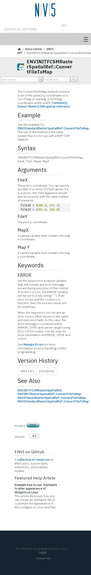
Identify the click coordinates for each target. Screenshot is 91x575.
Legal (42, 552)
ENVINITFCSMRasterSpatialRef (40, 390)
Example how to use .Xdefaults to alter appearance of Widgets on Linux (36, 488)
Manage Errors (33, 344)
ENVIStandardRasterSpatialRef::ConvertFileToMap (53, 128)
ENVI (33, 425)
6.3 (34, 435)
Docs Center (33, 49)
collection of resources (33, 460)
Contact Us (43, 558)
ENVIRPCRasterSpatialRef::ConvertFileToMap (49, 394)
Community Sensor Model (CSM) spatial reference (44, 105)
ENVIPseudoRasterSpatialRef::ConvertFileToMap (52, 398)
